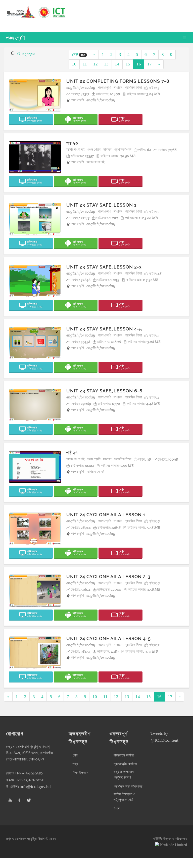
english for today (80, 87)
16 (138, 64)
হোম (75, 755)
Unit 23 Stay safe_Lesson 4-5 (104, 328)
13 (106, 64)
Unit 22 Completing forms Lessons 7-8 (117, 81)
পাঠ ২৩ (72, 143)
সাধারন (118, 87)
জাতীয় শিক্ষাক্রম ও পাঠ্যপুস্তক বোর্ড (124, 797)
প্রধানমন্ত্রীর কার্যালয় (125, 764)
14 (117, 64)
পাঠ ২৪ (72, 452)
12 (95, 64)
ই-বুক (117, 808)
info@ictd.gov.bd (35, 786)
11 (85, 64)
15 (128, 64)
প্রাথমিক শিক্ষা (133, 87)
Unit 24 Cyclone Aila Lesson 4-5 (108, 638)
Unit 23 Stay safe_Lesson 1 (101, 205)
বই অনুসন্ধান (26, 53)
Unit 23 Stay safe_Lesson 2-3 (104, 267)
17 (149, 64)
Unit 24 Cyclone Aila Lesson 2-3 (108, 576)
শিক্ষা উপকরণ (80, 773)
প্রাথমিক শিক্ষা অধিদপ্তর (128, 786)
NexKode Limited (173, 845)
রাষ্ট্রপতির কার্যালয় (124, 755)
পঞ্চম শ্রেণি (104, 87)
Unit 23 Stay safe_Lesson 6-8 (104, 390)
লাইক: (154, 87)
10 (74, 64)
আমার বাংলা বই (75, 149)
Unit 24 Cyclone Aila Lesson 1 (105, 514)
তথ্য (75, 764)
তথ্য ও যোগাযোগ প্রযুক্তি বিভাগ (124, 774)
